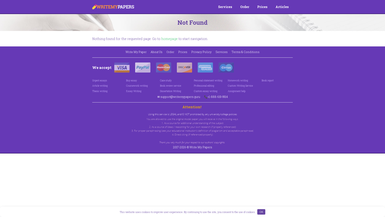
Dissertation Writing (170, 91)
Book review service (170, 85)
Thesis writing (99, 91)
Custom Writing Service (240, 85)
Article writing (100, 85)
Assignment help (236, 91)
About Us (156, 52)
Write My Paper (136, 52)
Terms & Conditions (245, 52)
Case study (166, 80)
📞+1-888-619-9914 (216, 97)
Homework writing (238, 80)
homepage (169, 39)
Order (244, 7)
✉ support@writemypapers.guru (178, 97)
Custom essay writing (205, 91)
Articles (282, 7)
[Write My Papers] (113, 6)
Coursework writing (137, 85)
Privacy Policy (201, 52)
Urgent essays (99, 80)
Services (225, 7)
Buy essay (131, 80)
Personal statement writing (208, 80)
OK (261, 212)
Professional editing (204, 85)
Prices (262, 7)
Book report (268, 80)
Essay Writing (133, 91)
